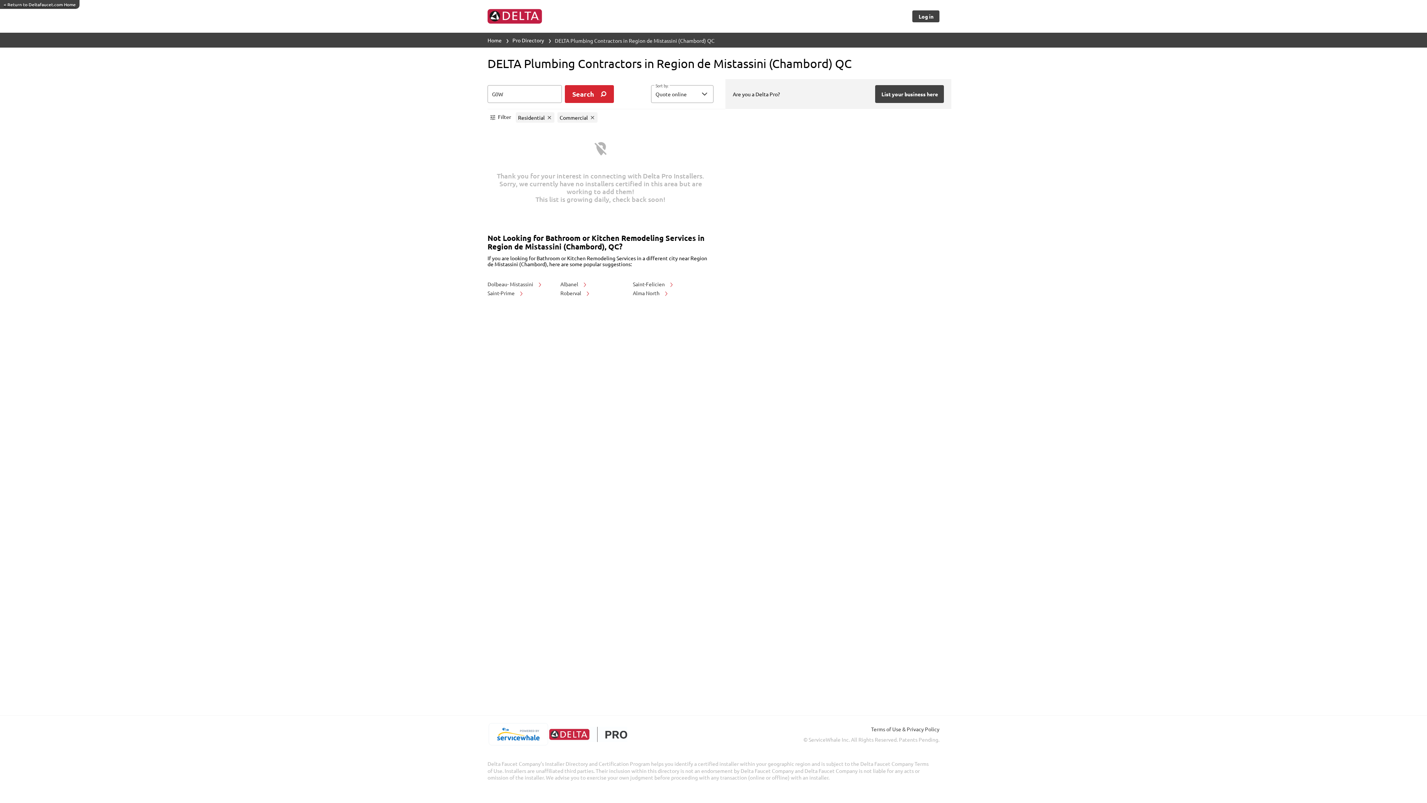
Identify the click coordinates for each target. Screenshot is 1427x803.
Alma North (647, 293)
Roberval (571, 293)
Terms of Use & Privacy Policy (905, 729)
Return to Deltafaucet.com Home (40, 4)
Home (495, 40)
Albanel (569, 284)
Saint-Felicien (649, 284)
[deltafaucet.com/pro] (588, 734)
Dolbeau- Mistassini (511, 284)
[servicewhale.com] (518, 734)
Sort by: (662, 85)
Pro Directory (528, 40)
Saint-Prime (502, 293)
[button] (682, 94)
